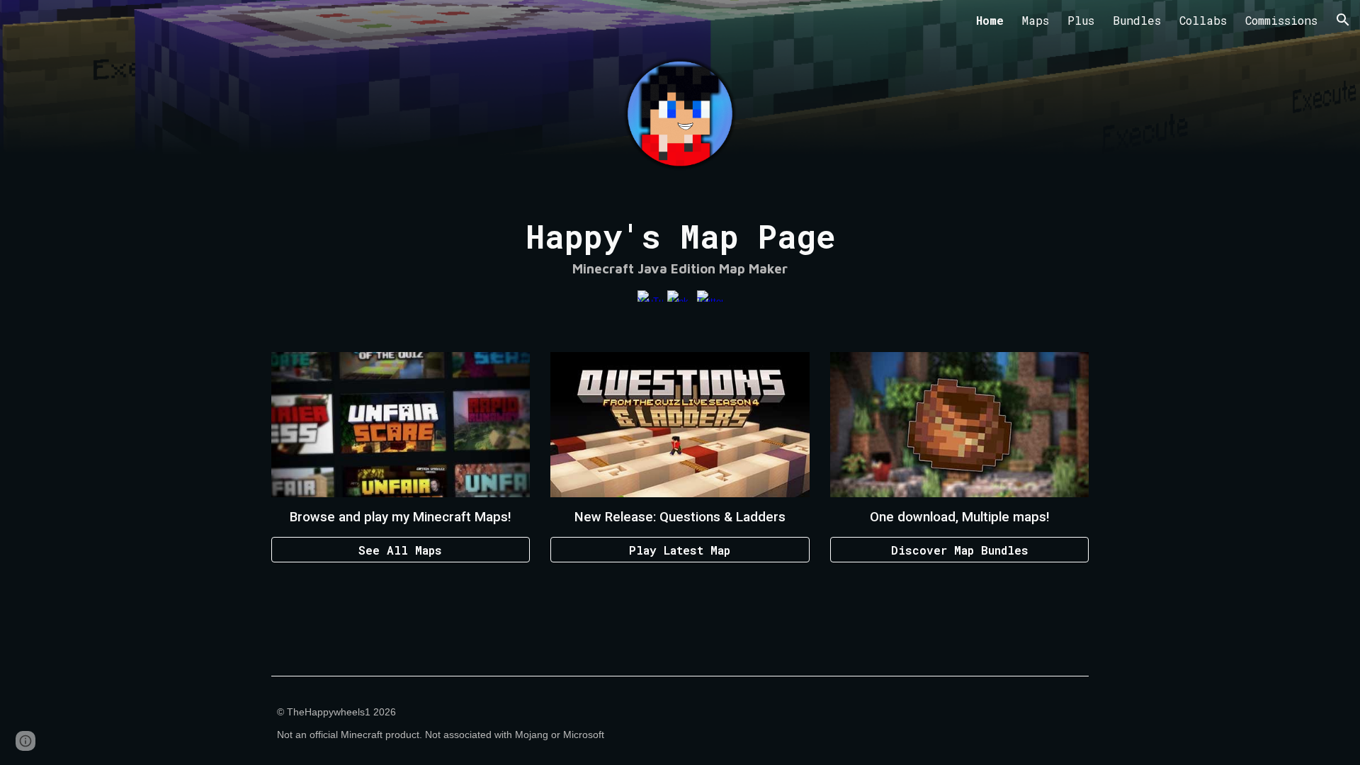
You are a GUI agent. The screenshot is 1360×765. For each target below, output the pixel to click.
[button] (1343, 20)
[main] (680, 247)
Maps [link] (1035, 20)
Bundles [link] (1137, 20)
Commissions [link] (1281, 20)
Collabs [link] (1203, 20)
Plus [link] (1080, 20)
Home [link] (990, 20)
